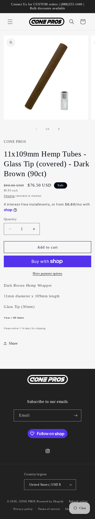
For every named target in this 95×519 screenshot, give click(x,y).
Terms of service (49, 508)
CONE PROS (27, 501)
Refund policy (78, 501)
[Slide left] (36, 128)
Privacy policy (23, 508)
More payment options (47, 273)
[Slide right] (58, 128)
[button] (10, 21)
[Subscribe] (75, 415)
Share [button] (13, 343)
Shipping (9, 195)
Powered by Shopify (50, 501)
